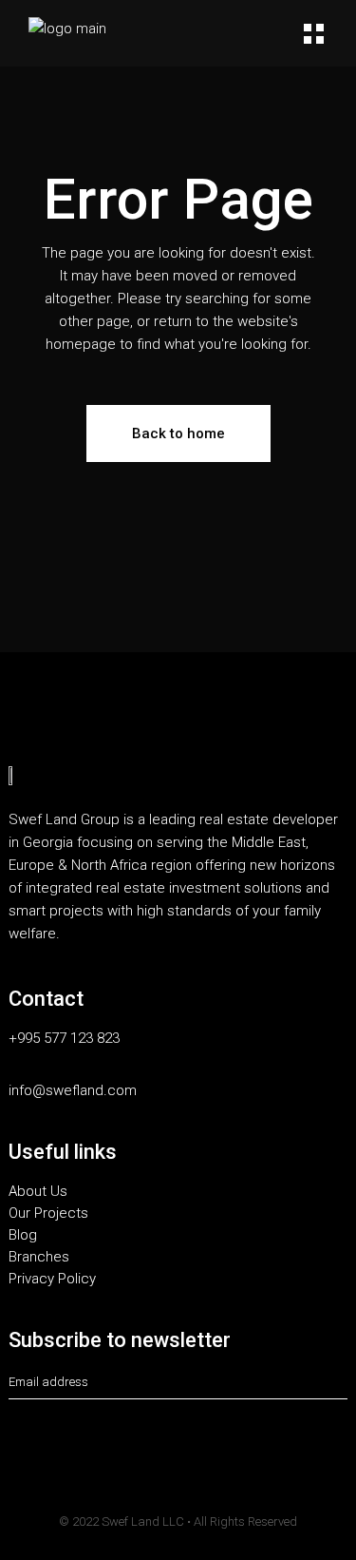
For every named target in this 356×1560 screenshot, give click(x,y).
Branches (39, 1257)
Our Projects (48, 1213)
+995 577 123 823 (64, 1038)
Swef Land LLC (143, 1521)
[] (341, 1383)
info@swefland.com (73, 1091)
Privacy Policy (52, 1279)
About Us (38, 1191)
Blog (23, 1235)
